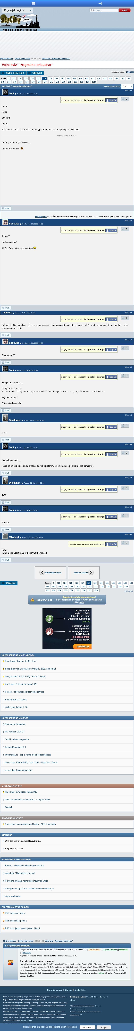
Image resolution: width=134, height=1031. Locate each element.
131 (62, 78)
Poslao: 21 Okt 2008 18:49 (27, 370)
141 (122, 78)
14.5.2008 (130, 72)
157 (87, 82)
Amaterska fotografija (15, 724)
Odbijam (104, 1027)
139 (110, 78)
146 (20, 82)
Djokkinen (14, 420)
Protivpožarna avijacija (15, 699)
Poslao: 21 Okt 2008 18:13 (27, 94)
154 (69, 82)
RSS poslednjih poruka (16, 920)
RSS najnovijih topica (15, 913)
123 (13, 78)
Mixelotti (14, 537)
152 (57, 82)
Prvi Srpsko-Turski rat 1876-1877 (20, 661)
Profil (7, 208)
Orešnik (8, 807)
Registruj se (41, 216)
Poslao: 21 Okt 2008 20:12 (27, 448)
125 (26, 78)
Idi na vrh (129, 591)
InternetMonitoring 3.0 (15, 747)
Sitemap (68, 990)
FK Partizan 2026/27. (15, 731)
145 (14, 82)
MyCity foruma (26, 1020)
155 (75, 82)
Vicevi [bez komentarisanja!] (18, 770)
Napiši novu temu (15, 73)
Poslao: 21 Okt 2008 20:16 (32, 538)
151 (51, 82)
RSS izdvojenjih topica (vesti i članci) (22, 928)
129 (50, 78)
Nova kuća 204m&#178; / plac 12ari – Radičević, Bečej (31, 762)
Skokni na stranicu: (112, 86)
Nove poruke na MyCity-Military (18, 655)
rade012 (6, 312)
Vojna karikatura (12, 896)
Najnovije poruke (54, 990)
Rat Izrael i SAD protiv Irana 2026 (21, 684)
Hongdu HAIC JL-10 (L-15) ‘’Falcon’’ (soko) (25, 676)
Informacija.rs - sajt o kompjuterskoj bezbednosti (28, 755)
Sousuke (14, 223)
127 (38, 78)
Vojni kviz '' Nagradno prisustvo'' (56, 59)
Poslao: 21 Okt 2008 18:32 (32, 343)
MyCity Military (6, 59)
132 (68, 78)
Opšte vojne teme (22, 59)
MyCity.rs (95, 997)
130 (56, 78)
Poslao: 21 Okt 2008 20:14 (34, 483)
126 (32, 78)
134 (80, 78)
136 (92, 78)
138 (104, 78)
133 (74, 78)
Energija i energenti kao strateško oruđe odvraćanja (29, 888)
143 (2, 82)
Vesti (88, 997)
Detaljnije (27, 953)
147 (26, 82)
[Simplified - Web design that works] (81, 1014)
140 (116, 78)
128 (44, 78)
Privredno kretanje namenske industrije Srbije (26, 881)
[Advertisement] (67, 45)
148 (33, 82)
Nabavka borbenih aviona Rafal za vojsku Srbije (27, 799)
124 (19, 78)
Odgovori (37, 73)
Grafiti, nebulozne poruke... (18, 739)
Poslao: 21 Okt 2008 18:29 (25, 313)
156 (81, 82)
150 (45, 82)
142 (128, 78)
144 (8, 82)
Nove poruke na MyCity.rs (15, 718)
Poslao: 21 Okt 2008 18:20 (32, 224)
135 (86, 78)
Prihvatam (87, 1027)
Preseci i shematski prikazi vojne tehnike (24, 692)
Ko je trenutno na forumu (18, 946)
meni (33, 3)
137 (98, 78)
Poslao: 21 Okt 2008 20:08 (34, 420)
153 (63, 82)
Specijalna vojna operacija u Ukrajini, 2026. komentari (30, 669)
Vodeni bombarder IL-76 (16, 707)
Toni (11, 93)
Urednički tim (80, 990)
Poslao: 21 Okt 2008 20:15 (27, 510)
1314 (94, 82)
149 (39, 82)
